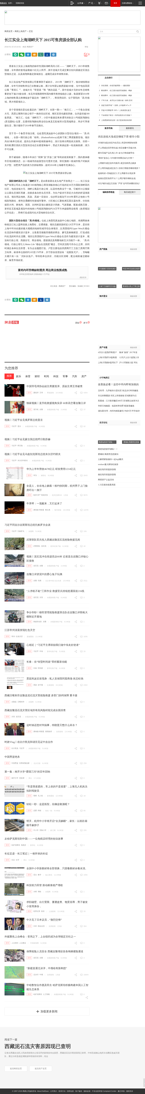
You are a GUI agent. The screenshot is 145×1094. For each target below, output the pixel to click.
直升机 (36, 409)
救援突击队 (37, 622)
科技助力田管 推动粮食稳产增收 (44, 885)
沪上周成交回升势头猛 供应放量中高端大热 (117, 148)
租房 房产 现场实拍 (40, 495)
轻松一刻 (48, 811)
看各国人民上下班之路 (131, 286)
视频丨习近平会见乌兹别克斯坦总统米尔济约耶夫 (33, 454)
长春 (35, 668)
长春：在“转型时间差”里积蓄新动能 (46, 661)
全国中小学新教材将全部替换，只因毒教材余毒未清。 (57, 868)
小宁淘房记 (104, 378)
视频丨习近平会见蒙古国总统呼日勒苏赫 (27, 439)
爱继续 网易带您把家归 (108, 454)
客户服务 (78, 1091)
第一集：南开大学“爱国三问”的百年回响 (27, 771)
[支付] (99, 3)
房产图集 (103, 249)
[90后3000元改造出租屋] (131, 255)
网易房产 (30, 47)
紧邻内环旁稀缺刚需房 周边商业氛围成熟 (42, 270)
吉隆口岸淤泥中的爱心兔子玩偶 (44, 574)
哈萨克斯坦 (15, 845)
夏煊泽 (36, 393)
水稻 (35, 892)
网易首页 (3, 3)
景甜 (35, 685)
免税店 (23, 845)
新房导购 (109, 128)
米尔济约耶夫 (23, 461)
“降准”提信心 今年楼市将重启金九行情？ (116, 158)
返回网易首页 (16, 1069)
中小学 (36, 830)
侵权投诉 (129, 1091)
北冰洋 (36, 975)
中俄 (41, 975)
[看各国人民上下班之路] (131, 273)
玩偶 (39, 581)
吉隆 (41, 409)
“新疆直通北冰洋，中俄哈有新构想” (46, 968)
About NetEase (43, 1091)
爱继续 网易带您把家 (131, 442)
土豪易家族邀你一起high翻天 (110, 459)
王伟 (41, 393)
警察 (35, 796)
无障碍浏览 (20, 3)
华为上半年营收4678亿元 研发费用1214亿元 (51, 469)
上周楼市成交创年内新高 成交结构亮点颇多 (117, 163)
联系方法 (62, 1091)
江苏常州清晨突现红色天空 (20, 630)
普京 (19, 426)
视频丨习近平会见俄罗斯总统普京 (24, 420)
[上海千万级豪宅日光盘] (107, 273)
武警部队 (36, 546)
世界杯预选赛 (24, 763)
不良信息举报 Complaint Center (104, 1091)
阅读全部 (133, 249)
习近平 (14, 426)
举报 (86, 47)
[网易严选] (91, 3)
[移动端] (72, 3)
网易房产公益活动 (106, 480)
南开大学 (14, 778)
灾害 (41, 597)
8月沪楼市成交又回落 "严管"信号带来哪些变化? (119, 183)
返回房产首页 (41, 1069)
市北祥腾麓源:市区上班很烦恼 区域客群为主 (117, 396)
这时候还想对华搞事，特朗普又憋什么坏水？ (51, 725)
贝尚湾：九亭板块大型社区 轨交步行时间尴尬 (118, 391)
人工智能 (46, 994)
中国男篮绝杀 (12, 756)
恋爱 (35, 811)
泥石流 (43, 546)
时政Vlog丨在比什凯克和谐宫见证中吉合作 (29, 742)
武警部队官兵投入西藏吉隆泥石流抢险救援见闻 (53, 539)
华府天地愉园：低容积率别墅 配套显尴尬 (116, 406)
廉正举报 (121, 1091)
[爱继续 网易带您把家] (131, 429)
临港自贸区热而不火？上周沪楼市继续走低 (117, 178)
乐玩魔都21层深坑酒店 (107, 269)
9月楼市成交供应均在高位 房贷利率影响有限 (117, 143)
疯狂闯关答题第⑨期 (107, 469)
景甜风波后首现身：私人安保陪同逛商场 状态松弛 (54, 678)
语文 (35, 875)
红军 (17, 860)
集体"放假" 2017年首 (128, 352)
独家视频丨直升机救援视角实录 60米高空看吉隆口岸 (56, 403)
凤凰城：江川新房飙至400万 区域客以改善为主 (118, 401)
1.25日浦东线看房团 (106, 485)
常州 (13, 636)
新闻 (29, 393)
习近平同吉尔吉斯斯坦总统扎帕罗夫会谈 (27, 524)
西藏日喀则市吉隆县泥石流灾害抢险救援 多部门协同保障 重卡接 (41, 695)
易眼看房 (83, 277)
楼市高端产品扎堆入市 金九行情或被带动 (116, 153)
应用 (10, 3)
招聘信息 (70, 1091)
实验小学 (43, 830)
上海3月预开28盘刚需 (107, 357)
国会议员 (41, 926)
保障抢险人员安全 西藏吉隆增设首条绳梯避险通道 (54, 951)
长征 (13, 860)
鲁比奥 (47, 510)
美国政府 (48, 731)
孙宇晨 (40, 685)
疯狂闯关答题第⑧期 (107, 475)
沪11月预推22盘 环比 (128, 363)
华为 (35, 475)
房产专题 (103, 347)
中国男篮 (14, 763)
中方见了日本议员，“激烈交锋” (44, 919)
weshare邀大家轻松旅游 (108, 464)
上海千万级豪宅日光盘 (107, 286)
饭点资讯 (48, 875)
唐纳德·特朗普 (38, 510)
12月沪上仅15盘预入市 (129, 357)
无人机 (40, 796)
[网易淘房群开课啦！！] (107, 429)
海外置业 (103, 296)
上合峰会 (22, 943)
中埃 (41, 651)
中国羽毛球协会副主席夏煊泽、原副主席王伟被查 (54, 386)
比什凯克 (14, 748)
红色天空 (19, 636)
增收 (39, 892)
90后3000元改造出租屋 (131, 269)
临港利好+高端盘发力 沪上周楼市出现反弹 (116, 173)
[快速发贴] (86, 55)
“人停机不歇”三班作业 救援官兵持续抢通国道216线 (55, 591)
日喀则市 (21, 702)
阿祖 (39, 811)
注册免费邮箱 (127, 3)
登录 (115, 3)
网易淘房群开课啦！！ (107, 442)
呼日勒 (20, 446)
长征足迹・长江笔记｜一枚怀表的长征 (26, 853)
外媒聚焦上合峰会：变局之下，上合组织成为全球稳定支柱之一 (40, 936)
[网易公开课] (81, 3)
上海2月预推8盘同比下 (108, 363)
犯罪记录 (36, 911)
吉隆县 (14, 702)
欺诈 (43, 911)
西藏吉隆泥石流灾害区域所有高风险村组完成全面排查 (35, 710)
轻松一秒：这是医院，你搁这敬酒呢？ (48, 804)
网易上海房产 (21, 31)
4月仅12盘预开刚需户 (107, 352)
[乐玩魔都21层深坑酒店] (107, 255)
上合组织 (14, 943)
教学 (39, 875)
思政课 (21, 778)
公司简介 (53, 1091)
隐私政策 (87, 1091)
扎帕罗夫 (21, 531)
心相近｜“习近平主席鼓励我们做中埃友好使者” (53, 645)
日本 (35, 926)
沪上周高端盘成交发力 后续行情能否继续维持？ (119, 168)
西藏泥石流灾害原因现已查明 (38, 1046)
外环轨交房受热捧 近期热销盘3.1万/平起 (34, 274)
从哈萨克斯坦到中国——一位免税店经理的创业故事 (34, 838)
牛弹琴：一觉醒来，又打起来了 (44, 503)
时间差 (40, 668)
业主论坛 (103, 422)
